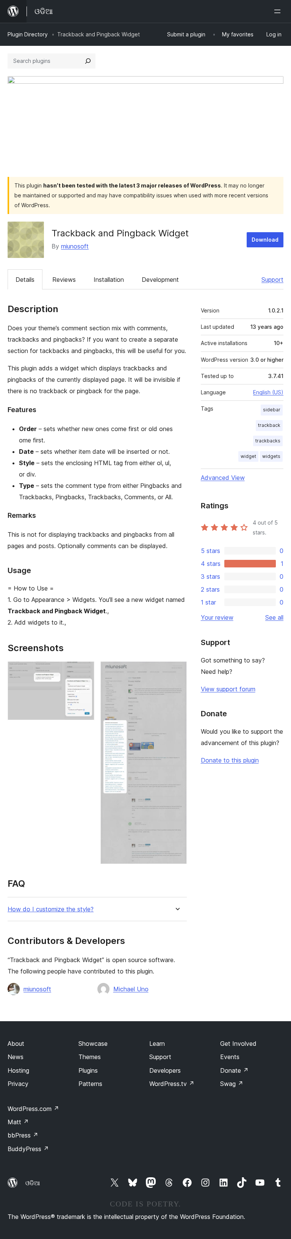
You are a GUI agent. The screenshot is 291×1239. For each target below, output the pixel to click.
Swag (231, 1083)
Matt (18, 1122)
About (16, 1043)
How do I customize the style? (51, 909)
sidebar (271, 409)
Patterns (90, 1083)
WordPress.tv (171, 1083)
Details (25, 279)
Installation (109, 279)
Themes (89, 1057)
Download (265, 239)
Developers (165, 1070)
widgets (271, 456)
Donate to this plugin (230, 760)
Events (229, 1057)
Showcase (93, 1043)
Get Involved (238, 1043)
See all (274, 617)
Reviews (64, 279)
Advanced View (223, 477)
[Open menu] (279, 11)
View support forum (228, 689)
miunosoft (75, 246)
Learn (157, 1043)
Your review (217, 617)
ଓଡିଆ (32, 1183)
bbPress (23, 1135)
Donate (234, 1070)
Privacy (18, 1083)
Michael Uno (131, 989)
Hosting (18, 1070)
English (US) (268, 392)
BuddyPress (28, 1149)
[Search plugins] (87, 61)
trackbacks (267, 441)
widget (248, 456)
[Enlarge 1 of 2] (84, 671)
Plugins (88, 1070)
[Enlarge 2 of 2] (176, 671)
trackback (269, 425)
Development (160, 279)
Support (272, 279)
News (15, 1057)
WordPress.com (33, 1108)
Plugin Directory (28, 34)
